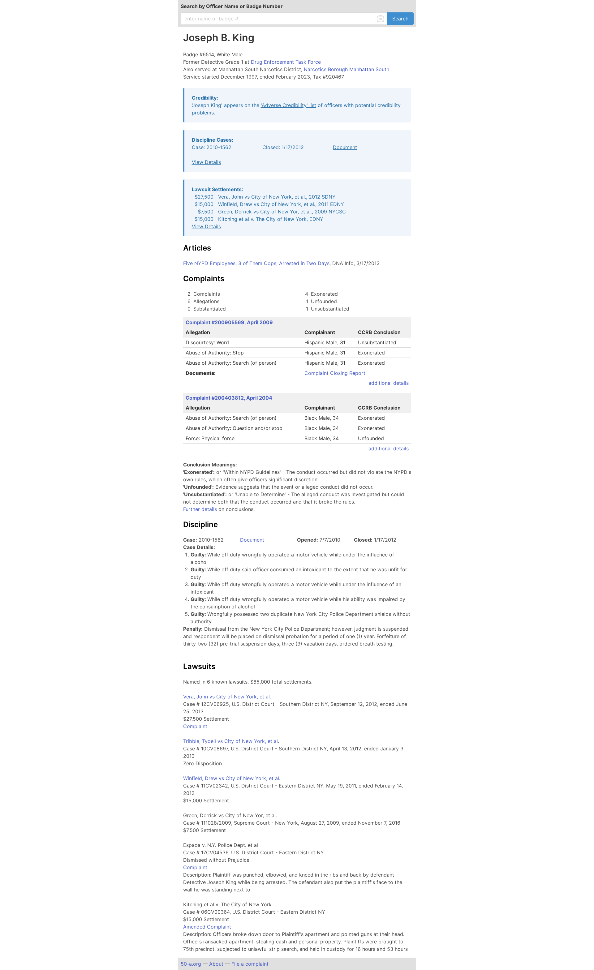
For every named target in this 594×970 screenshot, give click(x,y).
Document (345, 147)
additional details (388, 383)
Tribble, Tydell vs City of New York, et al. (231, 741)
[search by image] (381, 18)
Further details (200, 509)
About (216, 964)
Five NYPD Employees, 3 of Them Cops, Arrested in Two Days (256, 263)
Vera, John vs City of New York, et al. (227, 696)
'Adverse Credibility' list (288, 105)
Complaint (195, 726)
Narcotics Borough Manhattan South (346, 69)
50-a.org (191, 964)
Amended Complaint (207, 927)
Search (400, 18)
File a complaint (250, 964)
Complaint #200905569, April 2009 (229, 322)
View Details (206, 162)
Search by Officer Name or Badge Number (232, 6)
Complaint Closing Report (334, 373)
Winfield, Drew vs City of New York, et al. (231, 778)
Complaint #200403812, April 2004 (229, 398)
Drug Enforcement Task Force (286, 62)
